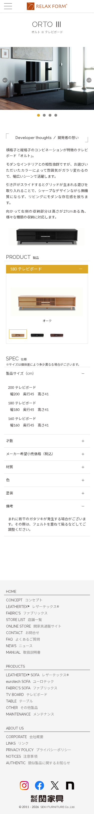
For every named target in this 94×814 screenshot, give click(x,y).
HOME (11, 592)
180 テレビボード (26, 269)
